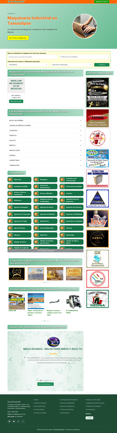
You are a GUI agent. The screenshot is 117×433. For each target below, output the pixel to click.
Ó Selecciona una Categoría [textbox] (69, 57)
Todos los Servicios (67, 409)
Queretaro (14, 160)
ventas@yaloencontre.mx (19, 414)
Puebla (12, 155)
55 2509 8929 (19, 416)
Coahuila (13, 130)
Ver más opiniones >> (45, 384)
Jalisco (12, 140)
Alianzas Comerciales (93, 399)
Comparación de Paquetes (69, 399)
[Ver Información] (97, 92)
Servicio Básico (39, 409)
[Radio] (23, 421)
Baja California (16, 120)
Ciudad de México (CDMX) (20, 125)
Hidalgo (13, 135)
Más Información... (16, 101)
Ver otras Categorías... (18, 38)
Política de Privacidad (94, 406)
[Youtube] (14, 421)
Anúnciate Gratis (40, 406)
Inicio (36, 399)
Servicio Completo (40, 413)
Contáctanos (91, 409)
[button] (80, 274)
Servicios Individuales (67, 403)
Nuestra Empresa (40, 403)
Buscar (102, 65)
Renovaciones (65, 413)
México (12, 145)
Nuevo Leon (14, 150)
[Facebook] (9, 421)
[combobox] (84, 57)
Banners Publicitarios (68, 406)
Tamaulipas (14, 165)
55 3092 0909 (14, 411)
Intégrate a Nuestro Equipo (95, 403)
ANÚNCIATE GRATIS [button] (102, 1)
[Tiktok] (18, 421)
